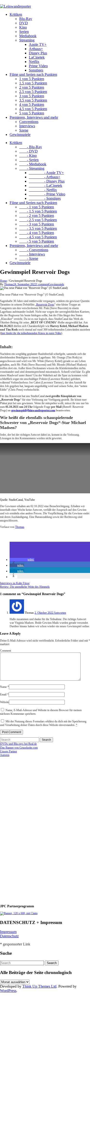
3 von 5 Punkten (31, 96)
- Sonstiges (45, 198)
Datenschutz (9, 936)
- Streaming (31, 168)
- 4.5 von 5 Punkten (38, 237)
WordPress (8, 991)
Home (3, 280)
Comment (5, 650)
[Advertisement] (31, 828)
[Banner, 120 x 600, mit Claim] (18, 913)
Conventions (28, 122)
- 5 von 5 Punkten (36, 241)
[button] (22, 559)
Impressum (8, 932)
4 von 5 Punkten (31, 104)
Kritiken (16, 14)
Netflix (34, 62)
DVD (23, 23)
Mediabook (27, 36)
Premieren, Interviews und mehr (34, 117)
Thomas (8, 284)
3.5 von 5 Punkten (33, 100)
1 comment (42, 284)
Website (4, 702)
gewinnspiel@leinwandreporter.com (33, 410)
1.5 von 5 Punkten (33, 83)
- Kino (28, 155)
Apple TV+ (38, 44)
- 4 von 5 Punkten (36, 233)
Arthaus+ (36, 49)
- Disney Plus (47, 181)
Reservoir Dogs (45, 304)
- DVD (28, 151)
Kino (23, 27)
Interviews (27, 126)
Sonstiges (36, 70)
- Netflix (43, 190)
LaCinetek (37, 57)
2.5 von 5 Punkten (33, 92)
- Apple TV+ (46, 173)
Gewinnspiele (20, 135)
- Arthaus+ (44, 177)
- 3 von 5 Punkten (36, 224)
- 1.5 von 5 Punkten (38, 211)
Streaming (27, 40)
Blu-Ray (25, 19)
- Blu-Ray (30, 147)
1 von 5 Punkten (31, 79)
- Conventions (33, 250)
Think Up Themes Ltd (39, 986)
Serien (24, 32)
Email (4, 694)
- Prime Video (47, 194)
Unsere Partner (8, 751)
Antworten (60, 612)
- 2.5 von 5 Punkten (38, 220)
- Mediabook (32, 164)
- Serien (29, 160)
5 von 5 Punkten (31, 113)
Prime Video (38, 66)
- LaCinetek (45, 186)
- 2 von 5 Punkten (36, 216)
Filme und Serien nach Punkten (33, 74)
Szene (23, 130)
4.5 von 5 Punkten (33, 109)
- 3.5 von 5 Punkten (38, 228)
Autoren (4, 755)
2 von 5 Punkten (31, 87)
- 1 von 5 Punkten (36, 207)
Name (4, 687)
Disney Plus (38, 53)
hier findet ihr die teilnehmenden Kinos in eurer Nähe (31, 333)
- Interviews (32, 254)
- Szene (28, 258)
